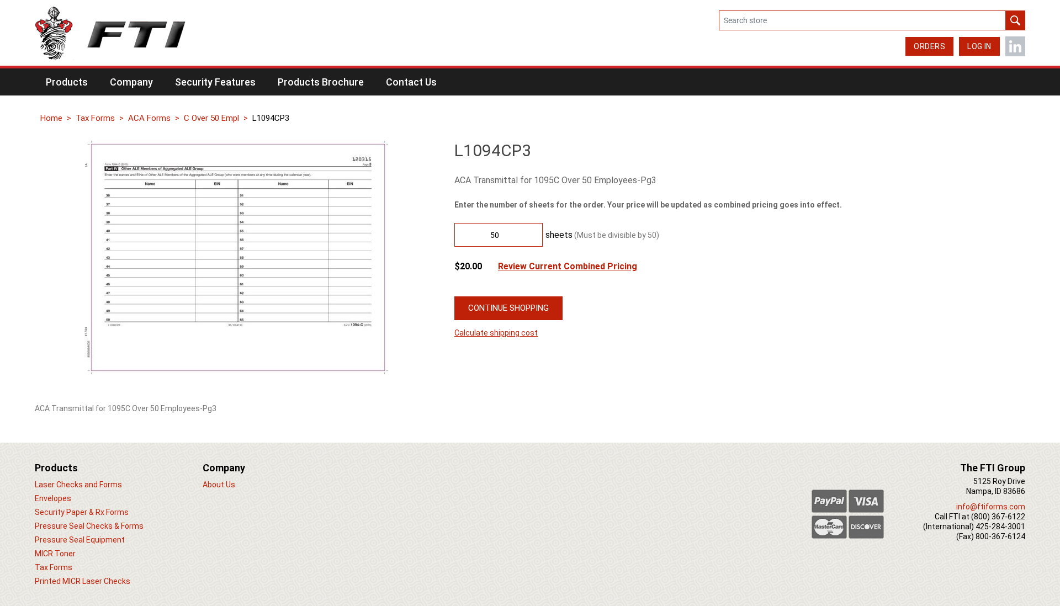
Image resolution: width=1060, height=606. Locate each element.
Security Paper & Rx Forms (82, 512)
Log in (979, 46)
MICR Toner (55, 553)
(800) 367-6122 (998, 516)
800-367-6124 (1000, 536)
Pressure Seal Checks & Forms (89, 526)
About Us (219, 484)
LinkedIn (1015, 46)
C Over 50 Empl (211, 118)
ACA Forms (149, 118)
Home (51, 118)
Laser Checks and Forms (78, 484)
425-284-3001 (1000, 526)
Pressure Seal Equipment (80, 539)
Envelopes (53, 498)
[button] (67, 81)
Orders (929, 46)
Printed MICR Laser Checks (82, 581)
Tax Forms (95, 118)
